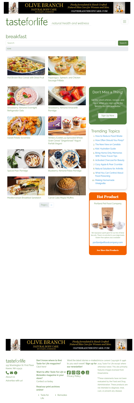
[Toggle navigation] (124, 21)
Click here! (41, 366)
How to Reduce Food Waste (108, 136)
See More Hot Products (108, 250)
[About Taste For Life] (15, 372)
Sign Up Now (107, 115)
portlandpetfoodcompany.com (108, 242)
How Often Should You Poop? (109, 140)
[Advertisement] (108, 69)
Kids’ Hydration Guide (105, 148)
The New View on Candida (108, 144)
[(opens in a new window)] (107, 219)
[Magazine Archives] (87, 372)
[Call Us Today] (7, 372)
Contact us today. (44, 381)
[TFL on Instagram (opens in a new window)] (73, 372)
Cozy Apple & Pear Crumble (108, 164)
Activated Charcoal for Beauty (109, 160)
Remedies (62, 395)
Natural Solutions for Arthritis (109, 168)
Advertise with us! (14, 380)
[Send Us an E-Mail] (12, 372)
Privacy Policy (74, 376)
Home (9, 49)
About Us (10, 377)
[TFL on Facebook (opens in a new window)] (69, 372)
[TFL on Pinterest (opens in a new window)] (78, 372)
